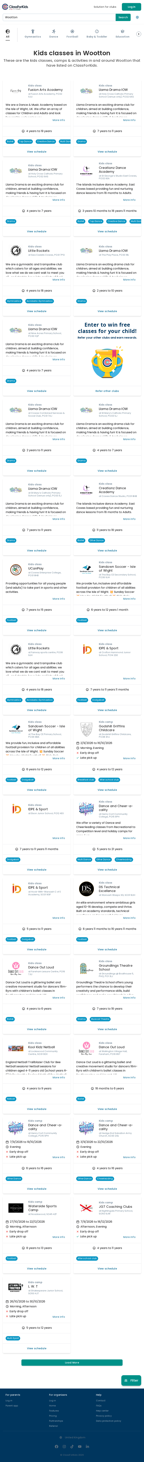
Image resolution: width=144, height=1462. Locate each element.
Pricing (53, 1415)
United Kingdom (75, 1437)
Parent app (12, 1405)
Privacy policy (104, 1415)
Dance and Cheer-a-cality (116, 808)
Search (123, 17)
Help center (102, 1410)
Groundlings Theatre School (116, 967)
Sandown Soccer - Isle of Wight (117, 568)
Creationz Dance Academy (112, 170)
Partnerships (56, 1420)
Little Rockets (39, 250)
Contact (101, 1400)
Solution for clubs (105, 7)
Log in (131, 7)
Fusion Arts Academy (45, 89)
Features (54, 1410)
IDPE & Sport (109, 648)
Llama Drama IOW (113, 89)
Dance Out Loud (41, 967)
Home (52, 1405)
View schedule (36, 151)
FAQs (99, 1405)
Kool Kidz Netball (41, 1047)
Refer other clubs (107, 391)
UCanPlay (36, 568)
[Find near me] (137, 17)
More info (59, 120)
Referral (53, 1425)
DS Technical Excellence (109, 889)
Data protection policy (108, 1420)
